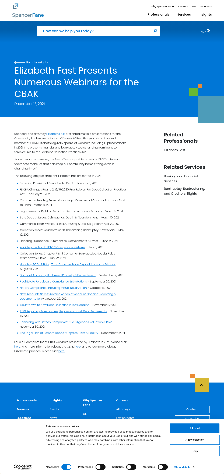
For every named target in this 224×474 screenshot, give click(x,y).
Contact (192, 409)
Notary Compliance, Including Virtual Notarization (53, 288)
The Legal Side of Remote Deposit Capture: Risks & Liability (59, 333)
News (53, 418)
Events (54, 409)
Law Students (125, 418)
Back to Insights (37, 62)
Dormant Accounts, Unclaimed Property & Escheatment (58, 275)
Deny (195, 451)
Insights (205, 14)
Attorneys (123, 409)
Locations (206, 6)
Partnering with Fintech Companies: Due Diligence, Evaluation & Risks (66, 322)
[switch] (101, 467)
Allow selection (195, 439)
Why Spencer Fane (162, 6)
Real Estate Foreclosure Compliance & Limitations (53, 282)
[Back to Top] (203, 383)
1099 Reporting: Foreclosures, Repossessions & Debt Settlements (63, 311)
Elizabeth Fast (55, 134)
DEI (194, 6)
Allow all (195, 428)
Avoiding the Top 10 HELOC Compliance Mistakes (52, 247)
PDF (204, 32)
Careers (183, 6)
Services (184, 14)
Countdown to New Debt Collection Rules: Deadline (54, 305)
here (17, 347)
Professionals (158, 14)
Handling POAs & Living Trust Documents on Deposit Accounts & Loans (67, 264)
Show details (182, 467)
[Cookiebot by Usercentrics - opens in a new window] (22, 467)
